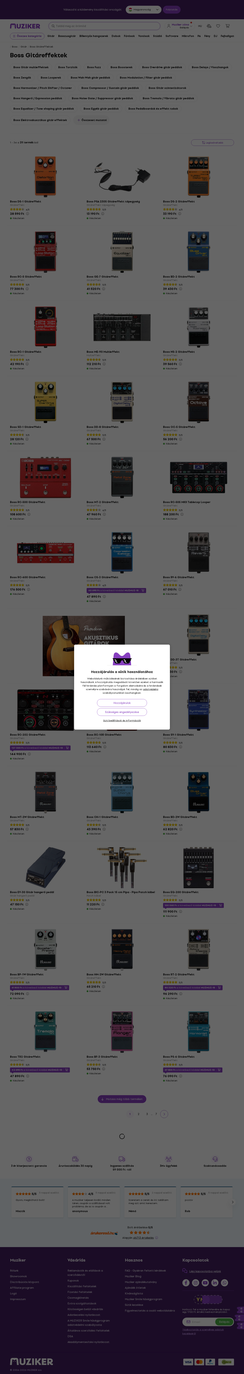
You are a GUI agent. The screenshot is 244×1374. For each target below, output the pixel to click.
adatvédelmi (150, 689)
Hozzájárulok (122, 703)
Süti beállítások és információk (122, 720)
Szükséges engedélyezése (122, 712)
